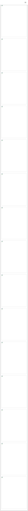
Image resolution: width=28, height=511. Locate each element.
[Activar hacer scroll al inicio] (25, 508)
